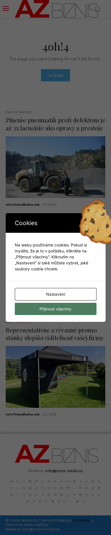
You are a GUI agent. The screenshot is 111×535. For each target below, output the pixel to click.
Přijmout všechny (55, 308)
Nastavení (55, 294)
